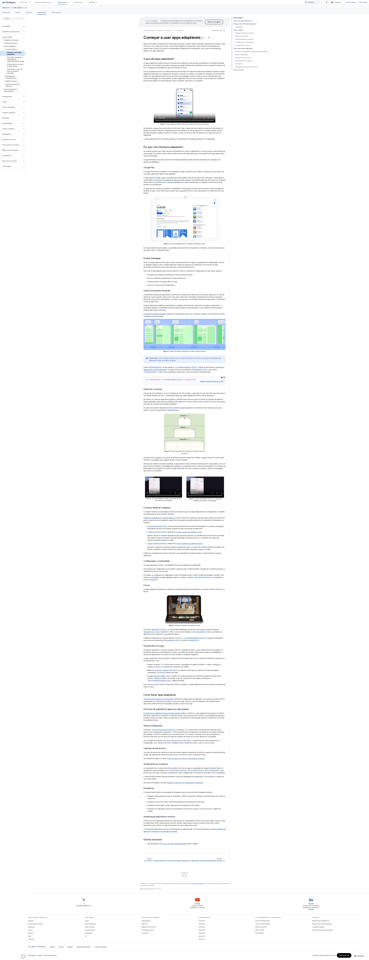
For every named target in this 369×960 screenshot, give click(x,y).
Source (30, 930)
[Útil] (221, 30)
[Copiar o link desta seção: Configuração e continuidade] (171, 561)
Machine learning (90, 924)
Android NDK (259, 933)
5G (86, 936)
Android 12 (202, 936)
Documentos (42, 12)
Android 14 (202, 930)
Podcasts (31, 939)
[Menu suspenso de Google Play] (84, 2)
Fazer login (363, 2)
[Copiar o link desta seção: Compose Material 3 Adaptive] (172, 508)
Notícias (30, 933)
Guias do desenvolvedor (262, 924)
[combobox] (313, 2)
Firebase (70, 947)
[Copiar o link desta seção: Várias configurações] (164, 726)
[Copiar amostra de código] (224, 377)
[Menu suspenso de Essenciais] (30, 2)
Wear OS (144, 924)
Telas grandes (146, 921)
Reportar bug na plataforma (320, 921)
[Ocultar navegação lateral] (23, 956)
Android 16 (202, 924)
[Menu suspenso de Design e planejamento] (53, 2)
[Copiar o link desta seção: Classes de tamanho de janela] (172, 291)
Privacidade (88, 933)
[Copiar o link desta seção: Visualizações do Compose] (170, 764)
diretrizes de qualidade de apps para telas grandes (173, 180)
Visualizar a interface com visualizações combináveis (185, 783)
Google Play (78, 2)
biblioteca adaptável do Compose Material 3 (160, 518)
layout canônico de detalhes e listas (189, 532)
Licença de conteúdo (197, 883)
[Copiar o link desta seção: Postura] (152, 585)
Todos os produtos (101, 947)
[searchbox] (13, 18)
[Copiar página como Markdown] (209, 37)
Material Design (173, 410)
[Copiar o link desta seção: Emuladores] (156, 788)
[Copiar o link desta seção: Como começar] (163, 258)
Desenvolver (62, 2)
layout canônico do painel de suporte (190, 544)
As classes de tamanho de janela (154, 314)
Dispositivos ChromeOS (149, 927)
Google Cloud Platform (83, 947)
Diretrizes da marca (50, 955)
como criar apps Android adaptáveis (175, 844)
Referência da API (260, 927)
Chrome (61, 947)
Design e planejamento (42, 2)
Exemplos (29, 12)
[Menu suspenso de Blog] (97, 2)
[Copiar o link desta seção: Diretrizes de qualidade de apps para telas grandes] (191, 709)
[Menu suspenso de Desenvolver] (69, 2)
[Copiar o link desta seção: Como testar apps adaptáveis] (178, 695)
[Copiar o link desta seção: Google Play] (156, 168)
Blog (93, 2)
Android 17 (202, 921)
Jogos (87, 921)
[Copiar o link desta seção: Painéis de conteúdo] (164, 389)
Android (30, 921)
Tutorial (17, 12)
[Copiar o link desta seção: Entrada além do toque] (166, 646)
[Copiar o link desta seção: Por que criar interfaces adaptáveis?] (185, 147)
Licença (39, 955)
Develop (5, 8)
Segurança (31, 927)
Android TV (145, 933)
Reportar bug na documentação (322, 924)
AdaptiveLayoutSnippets (210, 381)
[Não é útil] (224, 30)
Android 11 (202, 939)
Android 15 (202, 927)
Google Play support (318, 927)
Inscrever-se (344, 955)
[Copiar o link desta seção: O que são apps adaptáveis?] (176, 59)
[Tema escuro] (222, 377)
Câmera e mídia (90, 930)
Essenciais (23, 2)
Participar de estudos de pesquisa (322, 930)
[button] (11, 26)
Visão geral (6, 12)
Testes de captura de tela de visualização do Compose (186, 759)
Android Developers (149, 30)
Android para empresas (35, 924)
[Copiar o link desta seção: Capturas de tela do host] (168, 748)
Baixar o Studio (259, 930)
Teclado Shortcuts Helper (156, 676)
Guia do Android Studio (262, 921)
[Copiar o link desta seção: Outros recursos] (164, 840)
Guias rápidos (56, 12)
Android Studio (351, 2)
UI (26, 8)
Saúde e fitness (89, 927)
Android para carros (148, 930)
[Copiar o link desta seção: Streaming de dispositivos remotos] (177, 817)
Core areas (17, 8)
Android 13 (202, 933)
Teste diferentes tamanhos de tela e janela (158, 699)
